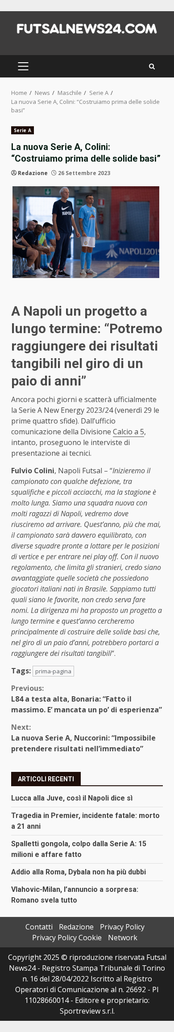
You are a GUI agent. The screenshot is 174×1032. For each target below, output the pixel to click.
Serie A (22, 130)
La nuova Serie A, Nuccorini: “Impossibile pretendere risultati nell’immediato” (83, 738)
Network (122, 937)
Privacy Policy (122, 927)
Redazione (33, 173)
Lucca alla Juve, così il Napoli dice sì (72, 798)
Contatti (39, 927)
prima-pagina (53, 671)
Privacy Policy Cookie (67, 937)
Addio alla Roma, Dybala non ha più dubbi (78, 872)
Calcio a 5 (128, 432)
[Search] (152, 66)
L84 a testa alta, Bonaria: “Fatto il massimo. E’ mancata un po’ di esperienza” (86, 699)
